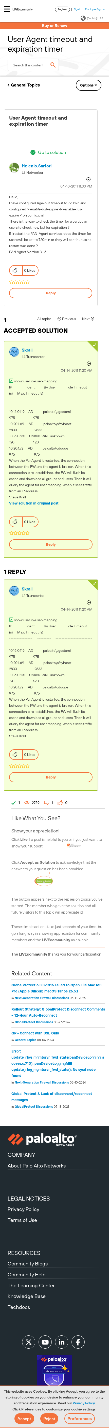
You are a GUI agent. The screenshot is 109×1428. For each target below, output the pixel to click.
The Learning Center (31, 1285)
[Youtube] (45, 1342)
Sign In (77, 9)
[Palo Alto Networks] (54, 1139)
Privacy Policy (84, 1403)
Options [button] (87, 85)
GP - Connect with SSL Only (35, 1033)
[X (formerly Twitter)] (28, 1342)
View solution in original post (34, 503)
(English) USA (95, 18)
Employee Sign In (95, 9)
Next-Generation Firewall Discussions (42, 998)
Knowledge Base (27, 1296)
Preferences (79, 1418)
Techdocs (19, 1307)
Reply (51, 293)
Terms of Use (22, 1220)
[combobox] (33, 65)
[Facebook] (78, 1342)
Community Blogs (28, 1263)
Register (62, 9)
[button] (24, 1418)
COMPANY (21, 1154)
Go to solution (52, 152)
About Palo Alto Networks (37, 1166)
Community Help (27, 1274)
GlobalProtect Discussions (34, 1022)
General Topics (25, 85)
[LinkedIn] (61, 1342)
